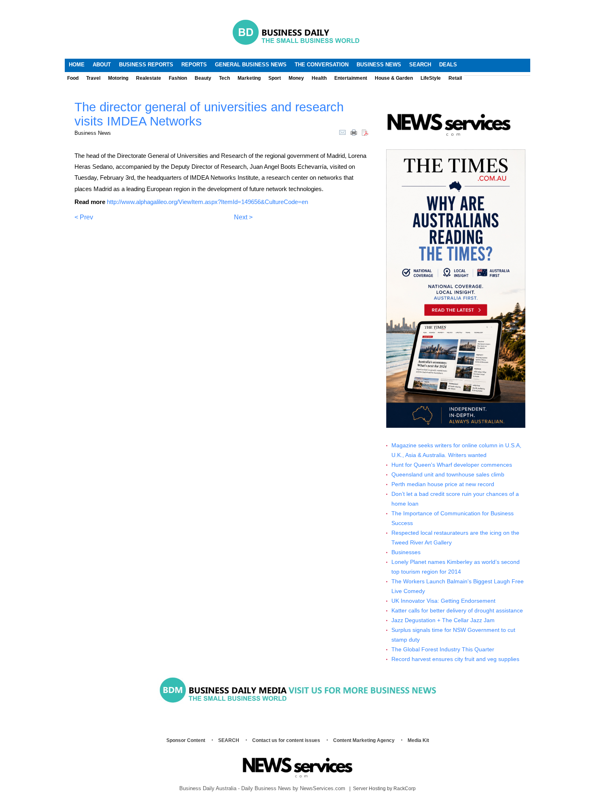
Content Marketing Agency (364, 740)
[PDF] (365, 132)
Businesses (406, 552)
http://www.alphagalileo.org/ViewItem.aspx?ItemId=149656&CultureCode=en (207, 201)
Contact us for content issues (286, 740)
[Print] (354, 132)
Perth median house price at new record (442, 484)
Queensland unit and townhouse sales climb (447, 475)
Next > (243, 217)
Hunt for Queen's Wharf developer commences (451, 465)
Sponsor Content (185, 740)
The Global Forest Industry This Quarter (442, 649)
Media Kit (418, 740)
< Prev (83, 217)
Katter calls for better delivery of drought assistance (457, 611)
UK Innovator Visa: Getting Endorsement (443, 601)
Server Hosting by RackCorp (384, 788)
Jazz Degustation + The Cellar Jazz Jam (443, 620)
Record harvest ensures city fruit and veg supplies (455, 659)
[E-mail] (342, 132)
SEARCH (228, 740)
